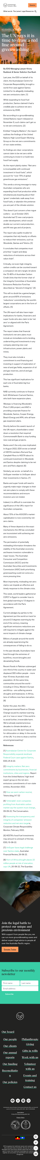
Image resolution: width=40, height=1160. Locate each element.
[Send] (35, 1148)
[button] (35, 11)
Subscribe (9, 994)
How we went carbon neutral (19, 792)
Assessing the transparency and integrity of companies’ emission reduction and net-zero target (18, 820)
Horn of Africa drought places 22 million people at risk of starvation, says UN (19, 863)
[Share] (35, 1136)
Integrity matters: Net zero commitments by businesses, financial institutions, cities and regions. (20, 769)
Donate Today (10, 949)
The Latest (17, 11)
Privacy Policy (20, 1117)
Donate (32, 5)
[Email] (35, 1154)
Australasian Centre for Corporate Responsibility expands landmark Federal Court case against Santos (19, 754)
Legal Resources (28, 11)
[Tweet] (35, 1142)
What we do (7, 11)
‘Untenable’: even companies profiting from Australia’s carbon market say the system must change (19, 804)
